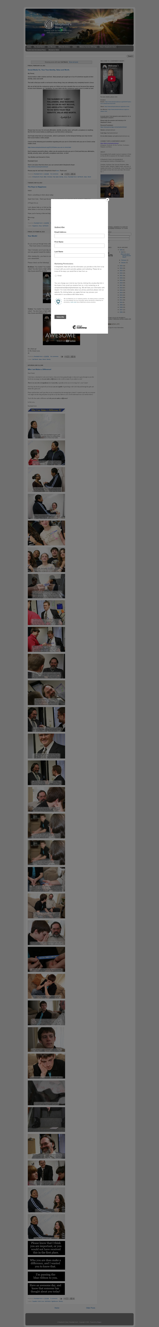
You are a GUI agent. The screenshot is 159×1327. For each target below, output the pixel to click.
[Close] (107, 199)
